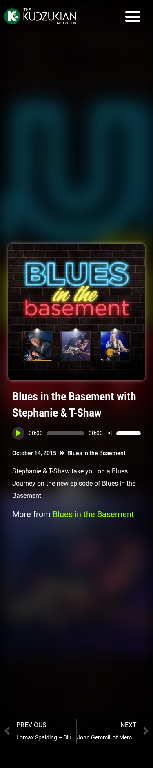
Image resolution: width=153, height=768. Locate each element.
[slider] (128, 433)
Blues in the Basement (96, 453)
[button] (132, 16)
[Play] (18, 433)
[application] (76, 433)
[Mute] (110, 433)
